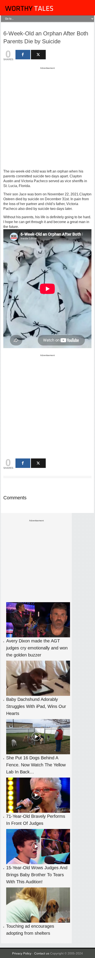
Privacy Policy (21, 953)
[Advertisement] (47, 118)
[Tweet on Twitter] (38, 54)
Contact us (42, 953)
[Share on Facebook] (22, 54)
